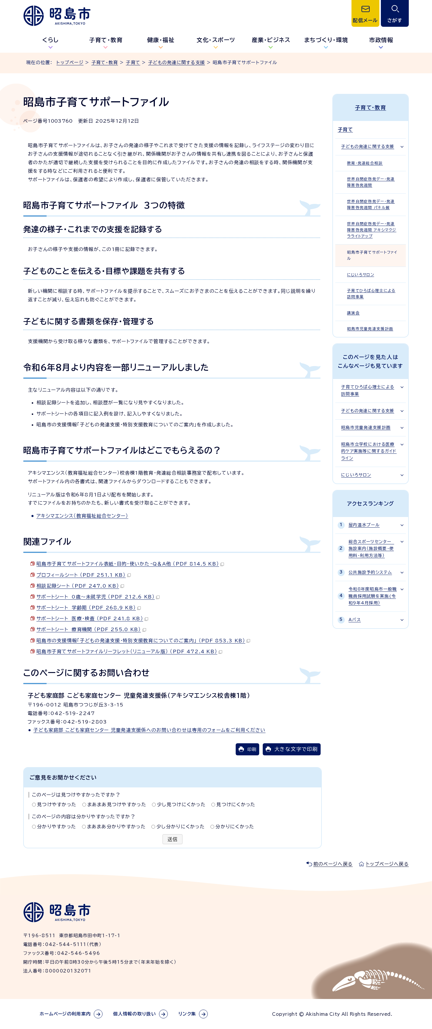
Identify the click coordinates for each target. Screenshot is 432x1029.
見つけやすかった (56, 804)
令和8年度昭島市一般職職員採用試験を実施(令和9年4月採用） (373, 596)
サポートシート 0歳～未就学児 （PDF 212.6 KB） (95, 596)
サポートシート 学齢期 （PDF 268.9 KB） (86, 607)
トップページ (69, 62)
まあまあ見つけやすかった (116, 804)
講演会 (353, 313)
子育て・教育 (106, 40)
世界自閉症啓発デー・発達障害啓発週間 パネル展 (371, 205)
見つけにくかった (235, 804)
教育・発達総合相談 (365, 163)
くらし (50, 40)
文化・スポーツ (216, 40)
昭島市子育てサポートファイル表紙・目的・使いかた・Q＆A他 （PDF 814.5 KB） (127, 563)
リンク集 (187, 1014)
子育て (133, 62)
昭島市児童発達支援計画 (370, 329)
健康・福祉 (161, 40)
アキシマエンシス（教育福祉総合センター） (82, 515)
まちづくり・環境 (326, 40)
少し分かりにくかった (180, 826)
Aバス (355, 620)
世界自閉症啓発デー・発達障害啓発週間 (371, 182)
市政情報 (381, 40)
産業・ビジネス (271, 40)
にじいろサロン (360, 275)
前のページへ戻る (333, 864)
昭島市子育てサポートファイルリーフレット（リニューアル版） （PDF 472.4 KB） (126, 651)
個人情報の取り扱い (134, 1014)
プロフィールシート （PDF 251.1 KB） (81, 575)
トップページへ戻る (387, 864)
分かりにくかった (234, 826)
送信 (173, 839)
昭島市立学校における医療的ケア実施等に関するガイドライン (369, 451)
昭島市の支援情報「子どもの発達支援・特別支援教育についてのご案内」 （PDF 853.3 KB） (140, 640)
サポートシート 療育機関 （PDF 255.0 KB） (88, 629)
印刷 (251, 749)
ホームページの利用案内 (65, 1014)
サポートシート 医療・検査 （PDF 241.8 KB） (89, 618)
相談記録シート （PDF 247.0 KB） (77, 586)
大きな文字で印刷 (296, 749)
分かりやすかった (56, 826)
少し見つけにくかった (181, 804)
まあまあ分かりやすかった (116, 826)
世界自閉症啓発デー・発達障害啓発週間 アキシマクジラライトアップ (371, 230)
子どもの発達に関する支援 (176, 62)
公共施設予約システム (370, 572)
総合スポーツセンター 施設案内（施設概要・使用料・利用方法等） (371, 549)
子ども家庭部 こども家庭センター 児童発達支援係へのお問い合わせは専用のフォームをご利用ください (149, 730)
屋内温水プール (364, 525)
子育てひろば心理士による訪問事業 (371, 294)
